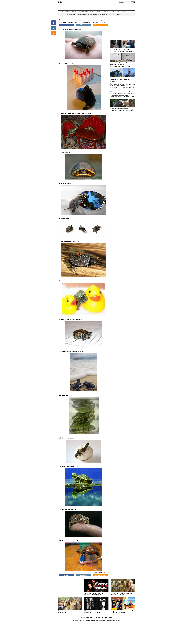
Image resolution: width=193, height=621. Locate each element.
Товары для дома (106, 14)
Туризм (74, 11)
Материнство (105, 11)
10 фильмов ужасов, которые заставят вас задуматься (94, 593)
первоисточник (116, 620)
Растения (90, 14)
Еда (113, 11)
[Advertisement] (122, 27)
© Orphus (110, 617)
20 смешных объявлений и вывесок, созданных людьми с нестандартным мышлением (122, 64)
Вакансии (89, 619)
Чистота (113, 14)
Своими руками (97, 14)
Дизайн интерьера (71, 14)
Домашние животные (82, 14)
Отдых (124, 14)
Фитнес (98, 11)
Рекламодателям (96, 619)
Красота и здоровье (121, 11)
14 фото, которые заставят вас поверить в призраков (94, 611)
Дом (131, 11)
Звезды (68, 11)
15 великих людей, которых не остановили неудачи (121, 593)
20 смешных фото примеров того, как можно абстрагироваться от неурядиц (121, 79)
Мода (61, 11)
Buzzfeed (106, 572)
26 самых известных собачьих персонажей (68, 611)
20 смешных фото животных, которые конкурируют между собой (122, 109)
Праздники (119, 14)
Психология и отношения (86, 11)
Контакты (103, 619)
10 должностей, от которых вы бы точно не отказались (122, 611)
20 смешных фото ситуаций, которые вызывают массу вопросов (122, 96)
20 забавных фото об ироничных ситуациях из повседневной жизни (122, 50)
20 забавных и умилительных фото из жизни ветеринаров (122, 88)
